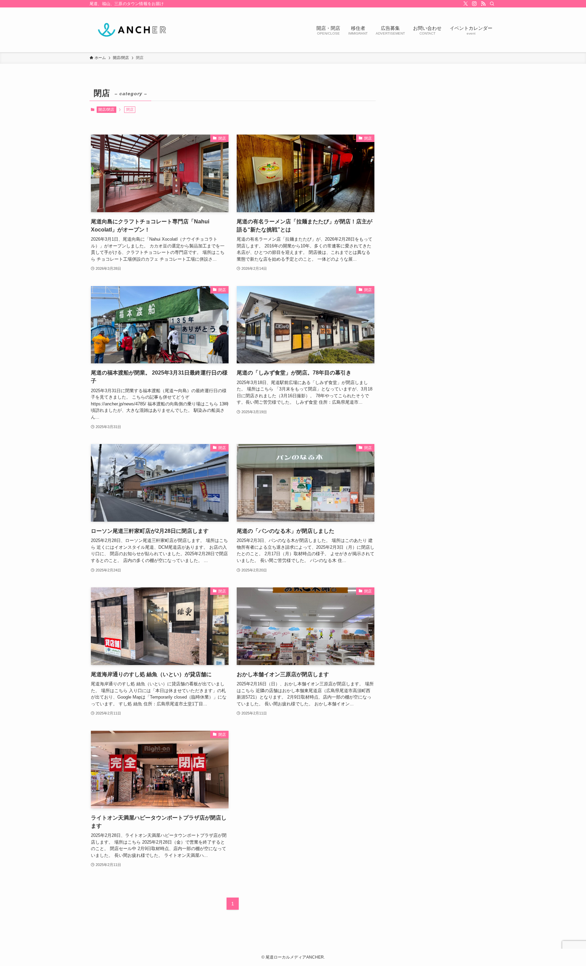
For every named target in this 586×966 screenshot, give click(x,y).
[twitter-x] (465, 3)
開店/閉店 (106, 109)
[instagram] (474, 3)
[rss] (483, 3)
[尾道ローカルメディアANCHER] (132, 30)
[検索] (492, 3)
